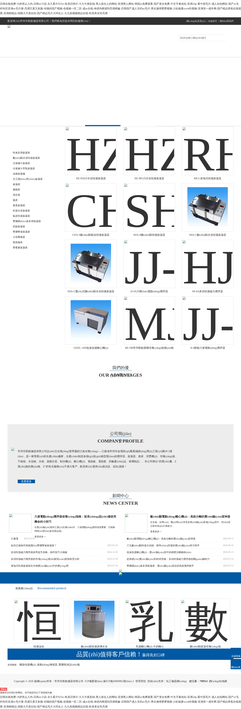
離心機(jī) (20, 298)
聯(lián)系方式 (215, 53)
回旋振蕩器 (19, 226)
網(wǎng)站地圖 (218, 681)
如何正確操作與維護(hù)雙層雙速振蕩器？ (34, 545)
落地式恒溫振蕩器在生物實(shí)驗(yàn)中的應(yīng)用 (40, 565)
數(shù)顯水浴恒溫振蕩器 (26, 157)
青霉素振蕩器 (20, 247)
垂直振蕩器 (19, 205)
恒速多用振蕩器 (21, 152)
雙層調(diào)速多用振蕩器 (27, 221)
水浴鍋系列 (20, 272)
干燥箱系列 (20, 255)
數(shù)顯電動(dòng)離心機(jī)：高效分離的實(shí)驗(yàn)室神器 (190, 516)
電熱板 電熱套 (22, 315)
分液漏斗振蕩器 (21, 163)
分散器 (18, 307)
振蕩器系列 (20, 145)
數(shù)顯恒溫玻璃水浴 (86, 646)
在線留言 (212, 21)
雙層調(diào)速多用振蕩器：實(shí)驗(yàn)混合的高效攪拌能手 (160, 565)
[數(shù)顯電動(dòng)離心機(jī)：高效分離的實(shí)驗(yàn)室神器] (136, 531)
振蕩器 (16, 184)
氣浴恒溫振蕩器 (21, 215)
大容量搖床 (19, 237)
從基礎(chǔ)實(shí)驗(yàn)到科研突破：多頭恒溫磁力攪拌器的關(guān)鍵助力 (168, 559)
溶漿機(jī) (20, 281)
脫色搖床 (18, 242)
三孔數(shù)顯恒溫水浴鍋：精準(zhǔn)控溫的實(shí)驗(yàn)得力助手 (163, 545)
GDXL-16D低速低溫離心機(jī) (91, 347)
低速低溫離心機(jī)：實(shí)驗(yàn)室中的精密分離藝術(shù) (159, 552)
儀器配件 (19, 350)
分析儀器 (19, 324)
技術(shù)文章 (152, 53)
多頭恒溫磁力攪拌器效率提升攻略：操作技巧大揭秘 (39, 552)
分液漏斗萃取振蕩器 (24, 168)
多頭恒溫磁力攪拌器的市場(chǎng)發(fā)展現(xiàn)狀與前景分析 (45, 559)
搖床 (15, 200)
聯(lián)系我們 (226, 21)
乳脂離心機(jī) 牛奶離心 (142, 646)
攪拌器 (18, 289)
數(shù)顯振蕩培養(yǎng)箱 (197, 646)
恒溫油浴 (30, 646)
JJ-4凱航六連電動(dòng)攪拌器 (207, 347)
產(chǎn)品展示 (87, 53)
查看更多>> (40, 536)
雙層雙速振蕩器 (21, 231)
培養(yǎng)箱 (21, 263)
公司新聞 (119, 53)
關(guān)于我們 (55, 53)
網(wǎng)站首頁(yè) (195, 21)
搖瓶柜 (16, 189)
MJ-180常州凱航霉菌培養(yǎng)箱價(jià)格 (149, 347)
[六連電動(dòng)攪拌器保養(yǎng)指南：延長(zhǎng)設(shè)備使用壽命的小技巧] (20, 531)
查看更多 (26, 481)
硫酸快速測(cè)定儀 (25, 359)
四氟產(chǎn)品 (23, 341)
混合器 (16, 194)
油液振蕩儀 (19, 173)
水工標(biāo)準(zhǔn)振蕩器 (28, 179)
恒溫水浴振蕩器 (21, 210)
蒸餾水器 (19, 333)
